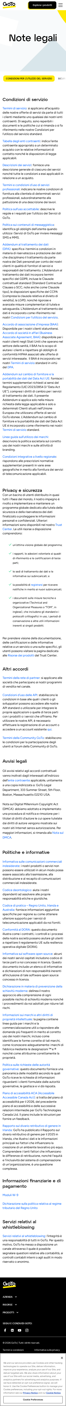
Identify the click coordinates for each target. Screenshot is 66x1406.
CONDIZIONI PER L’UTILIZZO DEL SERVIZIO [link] (29, 78)
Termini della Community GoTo (23, 738)
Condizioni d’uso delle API (20, 695)
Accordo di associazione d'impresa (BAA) (30, 324)
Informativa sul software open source (27, 954)
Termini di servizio (14, 108)
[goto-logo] (33, 1285)
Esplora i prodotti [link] (42, 5)
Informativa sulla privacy (47, 1350)
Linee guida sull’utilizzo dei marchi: (26, 437)
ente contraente (19, 780)
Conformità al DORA (16, 929)
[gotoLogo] (9, 5)
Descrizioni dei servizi (17, 165)
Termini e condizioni (13, 1350)
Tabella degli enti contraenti (21, 141)
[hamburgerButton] (60, 5)
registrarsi (37, 584)
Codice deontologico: (17, 890)
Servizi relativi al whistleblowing (24, 1236)
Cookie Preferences (33, 1399)
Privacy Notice (30, 1393)
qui (49, 729)
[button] (10, 1297)
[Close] (62, 1358)
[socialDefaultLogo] (5, 1330)
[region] (33, 1379)
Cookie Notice (53, 1393)
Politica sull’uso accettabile (21, 209)
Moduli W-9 (10, 1195)
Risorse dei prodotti (21, 655)
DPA (10, 367)
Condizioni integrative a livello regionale (29, 457)
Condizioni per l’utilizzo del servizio (34, 317)
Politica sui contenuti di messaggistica (28, 225)
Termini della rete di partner (21, 678)
